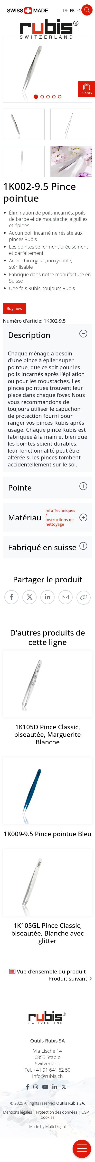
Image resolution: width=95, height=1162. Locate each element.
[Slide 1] (36, 97)
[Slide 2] (48, 96)
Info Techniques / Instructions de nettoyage (60, 517)
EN (79, 10)
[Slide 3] (54, 96)
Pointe (20, 487)
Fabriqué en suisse (42, 547)
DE (65, 10)
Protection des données (56, 1112)
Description (29, 335)
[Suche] (87, 10)
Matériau (24, 517)
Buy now (14, 308)
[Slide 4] (59, 96)
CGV (85, 1112)
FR (72, 10)
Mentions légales (17, 1112)
